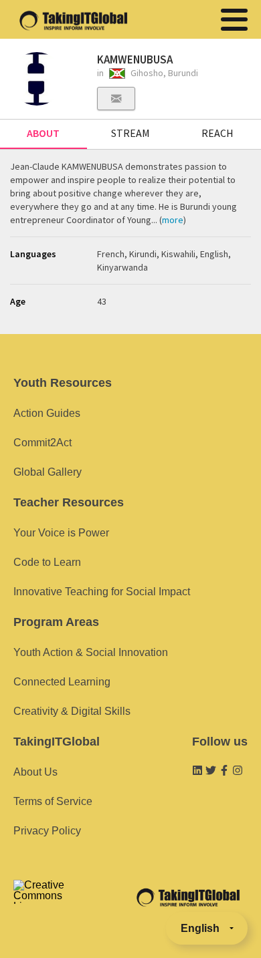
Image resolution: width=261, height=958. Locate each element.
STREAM (130, 133)
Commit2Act (42, 442)
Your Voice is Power (61, 532)
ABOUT (43, 133)
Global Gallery (47, 472)
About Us (35, 772)
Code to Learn (47, 562)
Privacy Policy (47, 830)
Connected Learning (61, 681)
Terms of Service (52, 801)
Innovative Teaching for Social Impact (101, 591)
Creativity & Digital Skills (71, 711)
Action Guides (46, 413)
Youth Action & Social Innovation (90, 652)
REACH (217, 133)
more (172, 220)
